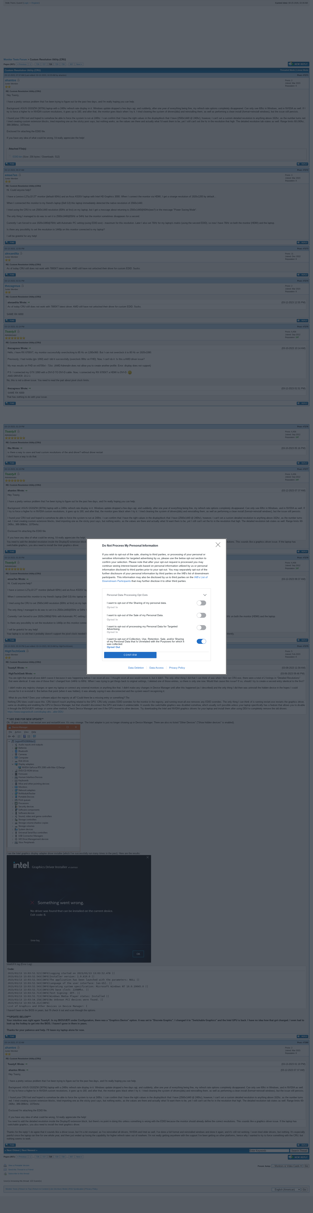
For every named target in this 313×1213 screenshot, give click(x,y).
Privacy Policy (177, 667)
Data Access (156, 667)
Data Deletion (136, 667)
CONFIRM (130, 655)
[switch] (201, 603)
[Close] (219, 545)
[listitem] (156, 595)
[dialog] (156, 606)
